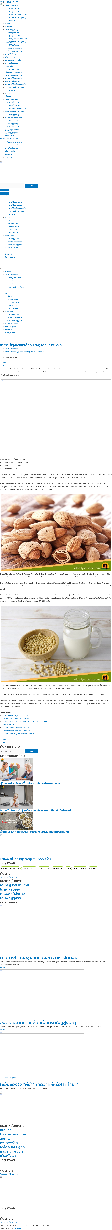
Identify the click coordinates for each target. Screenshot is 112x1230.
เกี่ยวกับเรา (8, 154)
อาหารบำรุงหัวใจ (7, 724)
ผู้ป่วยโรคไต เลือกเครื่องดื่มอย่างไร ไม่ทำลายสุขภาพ (30, 783)
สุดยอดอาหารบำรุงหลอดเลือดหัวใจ (16, 718)
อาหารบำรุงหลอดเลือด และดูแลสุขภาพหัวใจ (31, 345)
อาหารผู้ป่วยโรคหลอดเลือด (17, 208)
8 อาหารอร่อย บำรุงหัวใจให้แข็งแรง (15, 715)
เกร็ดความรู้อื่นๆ (10, 151)
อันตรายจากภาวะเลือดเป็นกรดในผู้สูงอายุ (38, 1022)
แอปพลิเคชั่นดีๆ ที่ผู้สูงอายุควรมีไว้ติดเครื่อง (25, 859)
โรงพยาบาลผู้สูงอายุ (14, 142)
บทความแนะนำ (44, 868)
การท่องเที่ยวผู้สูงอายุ (15, 145)
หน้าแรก (8, 196)
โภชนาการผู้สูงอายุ (11, 199)
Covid (9, 220)
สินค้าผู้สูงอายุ (10, 157)
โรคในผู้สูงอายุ (12, 223)
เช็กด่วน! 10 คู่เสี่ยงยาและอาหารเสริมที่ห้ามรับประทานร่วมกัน (34, 832)
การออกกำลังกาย (13, 226)
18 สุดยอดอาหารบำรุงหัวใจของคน (16, 727)
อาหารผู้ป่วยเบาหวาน (14, 202)
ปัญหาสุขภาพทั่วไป (14, 229)
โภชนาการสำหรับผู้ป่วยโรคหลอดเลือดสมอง (19, 734)
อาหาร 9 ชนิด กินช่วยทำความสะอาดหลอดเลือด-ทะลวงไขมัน (25, 721)
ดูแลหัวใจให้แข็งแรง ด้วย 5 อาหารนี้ (16, 731)
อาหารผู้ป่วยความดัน (14, 205)
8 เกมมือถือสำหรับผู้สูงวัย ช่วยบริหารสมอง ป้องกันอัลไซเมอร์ (35, 810)
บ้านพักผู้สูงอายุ (13, 238)
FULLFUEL (17, 1228)
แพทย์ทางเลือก (12, 232)
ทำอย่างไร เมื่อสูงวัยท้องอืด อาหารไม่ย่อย (38, 957)
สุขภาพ (7, 217)
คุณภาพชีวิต (9, 235)
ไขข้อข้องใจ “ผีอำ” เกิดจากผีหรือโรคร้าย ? (39, 1084)
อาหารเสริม (11, 214)
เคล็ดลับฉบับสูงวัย (11, 148)
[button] (56, 268)
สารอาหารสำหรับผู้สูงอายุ (16, 211)
